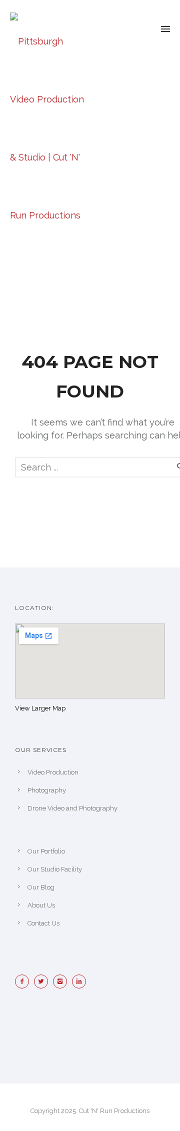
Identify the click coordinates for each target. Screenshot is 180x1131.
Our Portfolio (46, 851)
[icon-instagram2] (62, 981)
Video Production (53, 772)
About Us (41, 905)
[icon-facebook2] (24, 981)
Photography (47, 790)
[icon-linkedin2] (81, 981)
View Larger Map (40, 708)
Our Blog (41, 887)
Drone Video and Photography (73, 808)
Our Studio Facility (55, 869)
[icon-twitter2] (43, 981)
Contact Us (44, 923)
